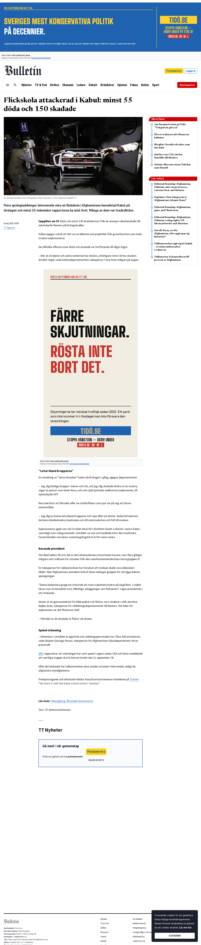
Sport (155, 85)
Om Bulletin (138, 919)
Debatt (93, 85)
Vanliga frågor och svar (142, 932)
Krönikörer (107, 85)
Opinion (122, 85)
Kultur (145, 85)
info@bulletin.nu (20, 937)
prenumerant (75, 756)
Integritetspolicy (139, 927)
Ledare (81, 85)
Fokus (134, 85)
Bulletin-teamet (139, 923)
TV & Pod (41, 85)
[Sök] (15, 85)
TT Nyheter (9, 227)
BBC (41, 653)
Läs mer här (185, 927)
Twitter (134, 679)
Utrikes (54, 85)
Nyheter (27, 85)
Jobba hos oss (139, 941)
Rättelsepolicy (139, 936)
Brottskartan (187, 85)
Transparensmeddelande (41, 58)
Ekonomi (67, 85)
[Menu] (7, 85)
